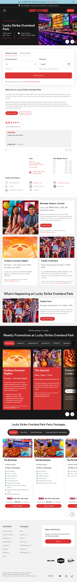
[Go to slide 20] (31, 150)
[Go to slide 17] (27, 150)
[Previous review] (67, 150)
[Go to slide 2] (7, 150)
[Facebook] (60, 576)
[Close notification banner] (73, 2)
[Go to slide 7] (13, 150)
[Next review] (70, 150)
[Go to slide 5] (11, 150)
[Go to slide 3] (8, 150)
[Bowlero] (70, 560)
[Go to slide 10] (17, 150)
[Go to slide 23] (34, 150)
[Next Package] (72, 514)
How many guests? (11, 59)
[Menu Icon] (4, 10)
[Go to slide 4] (10, 150)
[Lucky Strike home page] (38, 10)
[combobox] (21, 64)
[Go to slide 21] (32, 150)
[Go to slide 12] (20, 150)
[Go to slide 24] (36, 150)
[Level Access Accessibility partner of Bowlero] (50, 576)
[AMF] (60, 560)
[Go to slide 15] (24, 150)
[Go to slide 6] (12, 150)
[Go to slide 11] (19, 150)
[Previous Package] (67, 514)
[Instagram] (66, 576)
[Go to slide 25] (37, 150)
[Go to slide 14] (23, 150)
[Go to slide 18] (28, 150)
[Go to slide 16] (25, 150)
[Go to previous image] (67, 42)
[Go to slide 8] (15, 150)
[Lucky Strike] (50, 560)
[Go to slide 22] (33, 150)
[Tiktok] (72, 576)
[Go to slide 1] (6, 150)
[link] (70, 10)
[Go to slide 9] (16, 150)
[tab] (11, 53)
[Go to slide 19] (29, 150)
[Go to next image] (72, 42)
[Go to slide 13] (21, 150)
